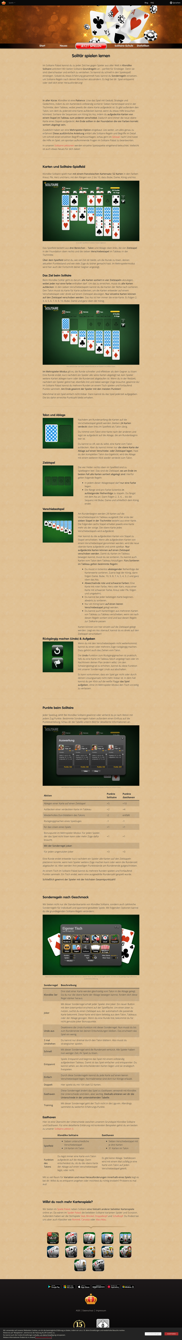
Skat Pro (53, 1243)
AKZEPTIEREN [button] (171, 1334)
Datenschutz (87, 1310)
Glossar (116, 136)
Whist (89, 1243)
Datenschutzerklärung (43, 1337)
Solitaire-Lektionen (64, 145)
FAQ (152, 3)
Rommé (76, 1219)
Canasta (85, 1219)
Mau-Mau (101, 1219)
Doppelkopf (101, 1216)
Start (42, 46)
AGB (78, 1310)
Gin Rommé (71, 1243)
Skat (83, 1216)
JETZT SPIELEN (91, 46)
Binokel (90, 1216)
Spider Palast (74, 1212)
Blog (146, 3)
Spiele (11, 3)
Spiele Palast (63, 1209)
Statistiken (143, 46)
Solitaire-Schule (124, 46)
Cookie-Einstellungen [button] (153, 1334)
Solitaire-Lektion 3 (64, 1128)
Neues (63, 46)
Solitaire (125, 1243)
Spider (107, 1243)
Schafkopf (118, 1216)
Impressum (101, 1310)
